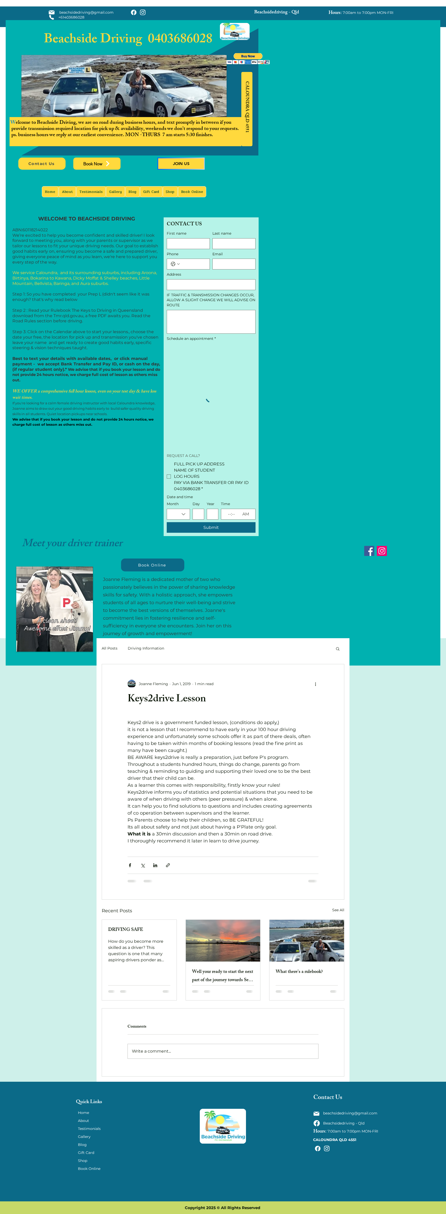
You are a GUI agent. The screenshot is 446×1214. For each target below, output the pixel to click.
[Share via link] (167, 865)
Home (83, 1112)
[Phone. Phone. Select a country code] (175, 264)
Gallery (84, 1136)
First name (176, 233)
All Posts (109, 648)
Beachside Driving (96, 40)
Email (217, 254)
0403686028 (180, 40)
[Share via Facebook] (130, 865)
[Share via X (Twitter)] (142, 865)
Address (174, 274)
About (83, 1120)
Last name (221, 233)
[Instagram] (382, 551)
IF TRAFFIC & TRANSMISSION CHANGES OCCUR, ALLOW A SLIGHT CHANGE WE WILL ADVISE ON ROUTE (211, 300)
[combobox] (178, 514)
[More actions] (315, 684)
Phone (172, 254)
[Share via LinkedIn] (155, 865)
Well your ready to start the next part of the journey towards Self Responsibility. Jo (222, 976)
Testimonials (89, 1128)
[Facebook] (369, 551)
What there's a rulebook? (299, 972)
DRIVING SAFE (125, 930)
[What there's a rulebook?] (306, 941)
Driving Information (146, 648)
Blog (82, 1144)
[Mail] (51, 12)
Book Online (89, 1168)
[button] (248, 59)
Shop (82, 1160)
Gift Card (86, 1152)
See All (338, 910)
